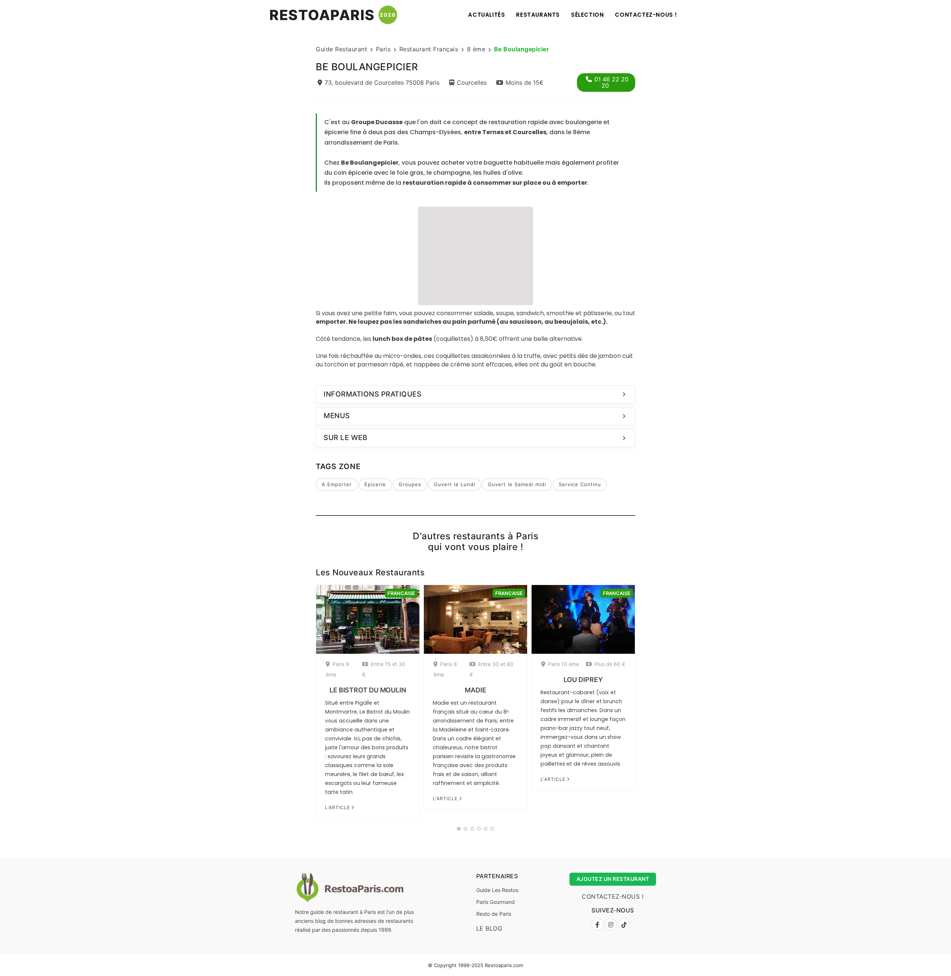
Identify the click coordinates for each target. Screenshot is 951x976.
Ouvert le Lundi (454, 484)
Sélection (587, 15)
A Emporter (337, 484)
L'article (338, 807)
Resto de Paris (493, 914)
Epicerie (375, 484)
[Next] (644, 704)
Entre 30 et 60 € (491, 669)
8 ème (476, 49)
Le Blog (489, 928)
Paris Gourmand (495, 902)
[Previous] (306, 704)
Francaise (401, 593)
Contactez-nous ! (646, 15)
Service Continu (580, 484)
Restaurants (538, 15)
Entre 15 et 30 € (383, 669)
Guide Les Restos (497, 890)
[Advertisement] (475, 255)
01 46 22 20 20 (611, 82)
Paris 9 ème (337, 669)
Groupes (410, 484)
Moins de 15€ (524, 82)
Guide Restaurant (341, 49)
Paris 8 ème (445, 669)
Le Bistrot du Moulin (368, 690)
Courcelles (472, 82)
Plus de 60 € (609, 664)
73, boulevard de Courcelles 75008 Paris (382, 82)
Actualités (486, 15)
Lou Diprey (583, 679)
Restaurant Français (428, 49)
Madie (475, 690)
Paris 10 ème (563, 664)
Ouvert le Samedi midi (517, 484)
